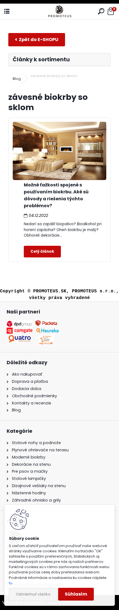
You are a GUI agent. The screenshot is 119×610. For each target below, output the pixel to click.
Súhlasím (76, 594)
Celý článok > (42, 252)
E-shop (36, 39)
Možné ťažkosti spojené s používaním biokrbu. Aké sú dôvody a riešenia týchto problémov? (56, 195)
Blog (17, 78)
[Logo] (59, 11)
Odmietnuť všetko (33, 594)
